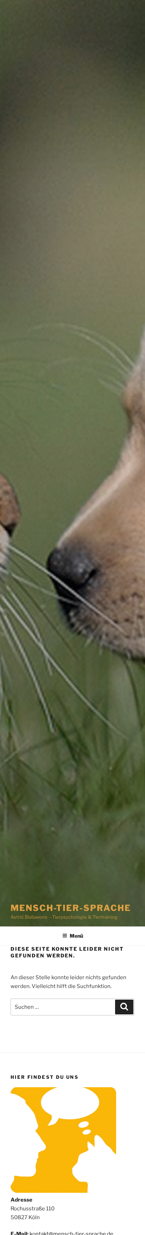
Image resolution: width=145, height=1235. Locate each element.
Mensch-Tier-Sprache (71, 908)
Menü (76, 936)
